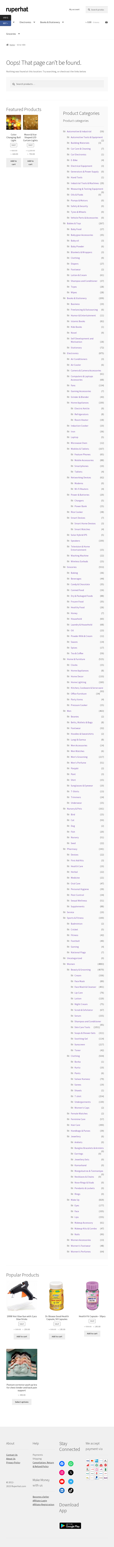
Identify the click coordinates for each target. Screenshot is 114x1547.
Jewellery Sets (82, 1159)
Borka (78, 1061)
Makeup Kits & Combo (86, 1228)
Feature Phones (83, 454)
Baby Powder (77, 246)
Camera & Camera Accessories (86, 370)
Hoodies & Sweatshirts (82, 733)
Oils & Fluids (77, 194)
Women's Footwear (81, 1245)
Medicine (75, 877)
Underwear (76, 802)
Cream (78, 975)
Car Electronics (78, 154)
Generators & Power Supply (85, 171)
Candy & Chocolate (80, 584)
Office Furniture (79, 693)
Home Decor (77, 676)
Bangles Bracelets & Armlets (89, 1147)
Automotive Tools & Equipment (87, 137)
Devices (74, 854)
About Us (10, 1458)
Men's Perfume (78, 762)
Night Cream (81, 1004)
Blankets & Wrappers (81, 252)
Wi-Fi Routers (81, 488)
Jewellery (76, 1136)
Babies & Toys (74, 223)
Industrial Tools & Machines (85, 183)
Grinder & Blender (80, 396)
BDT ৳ (7, 23)
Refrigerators (81, 414)
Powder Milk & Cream (81, 636)
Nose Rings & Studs (84, 1182)
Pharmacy (72, 848)
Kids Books (76, 326)
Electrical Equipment (81, 165)
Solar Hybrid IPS (79, 534)
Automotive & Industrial (79, 131)
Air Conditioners (79, 359)
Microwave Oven (79, 442)
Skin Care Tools (82, 1027)
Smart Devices (78, 517)
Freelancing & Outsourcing (84, 309)
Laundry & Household (81, 624)
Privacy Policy (13, 1462)
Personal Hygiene (80, 889)
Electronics (73, 353)
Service (70, 912)
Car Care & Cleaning (81, 148)
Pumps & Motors (79, 200)
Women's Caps (82, 1107)
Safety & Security (79, 206)
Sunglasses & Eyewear (82, 785)
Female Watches (79, 1113)
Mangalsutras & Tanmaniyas (89, 1170)
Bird (73, 814)
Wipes (74, 292)
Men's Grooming (79, 756)
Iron (73, 431)
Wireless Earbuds (79, 561)
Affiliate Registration (43, 1504)
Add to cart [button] (14, 163)
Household (76, 618)
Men (69, 710)
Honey (74, 613)
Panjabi (74, 768)
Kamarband (80, 1165)
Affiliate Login (40, 1500)
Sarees (78, 1084)
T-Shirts (75, 791)
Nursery (75, 837)
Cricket (74, 929)
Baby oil (75, 240)
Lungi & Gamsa (78, 739)
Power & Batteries (80, 494)
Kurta (77, 1067)
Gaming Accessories (81, 391)
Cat (72, 820)
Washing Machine (79, 555)
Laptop (74, 437)
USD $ (7, 17)
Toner (78, 1050)
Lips (77, 1217)
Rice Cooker (77, 511)
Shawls (78, 1090)
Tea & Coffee (77, 653)
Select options (21, 1402)
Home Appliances (80, 402)
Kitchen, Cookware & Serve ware (87, 687)
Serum (78, 1015)
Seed (73, 843)
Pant (73, 774)
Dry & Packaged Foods (82, 595)
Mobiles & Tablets (80, 448)
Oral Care (75, 883)
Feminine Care (78, 1119)
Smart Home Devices (85, 523)
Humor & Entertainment (83, 315)
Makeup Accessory (84, 1222)
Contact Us (12, 1454)
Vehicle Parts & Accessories (84, 217)
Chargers (79, 500)
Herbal (74, 871)
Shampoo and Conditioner (84, 280)
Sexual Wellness (79, 900)
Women (71, 963)
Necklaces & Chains (84, 1176)
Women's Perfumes (81, 1251)
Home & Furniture (76, 659)
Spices (74, 647)
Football (75, 940)
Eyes (77, 1205)
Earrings (79, 1153)
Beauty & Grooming (81, 969)
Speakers (75, 540)
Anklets (78, 1142)
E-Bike (74, 160)
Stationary (76, 347)
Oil (72, 630)
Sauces (74, 641)
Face (77, 1211)
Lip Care (79, 992)
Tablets (78, 471)
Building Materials (80, 142)
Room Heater (81, 419)
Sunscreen (80, 1044)
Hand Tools (76, 177)
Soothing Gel (81, 1038)
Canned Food (77, 590)
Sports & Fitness (75, 917)
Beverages (76, 578)
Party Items (77, 699)
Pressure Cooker (79, 705)
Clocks (74, 664)
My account (74, 9)
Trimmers (76, 797)
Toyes (74, 286)
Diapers (75, 263)
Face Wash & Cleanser (85, 986)
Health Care (77, 866)
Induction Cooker (79, 425)
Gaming (75, 946)
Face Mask (80, 981)
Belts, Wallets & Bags (82, 722)
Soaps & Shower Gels (85, 1032)
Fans (73, 385)
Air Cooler (76, 364)
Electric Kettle (82, 408)
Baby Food (76, 229)
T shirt (78, 1096)
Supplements (77, 906)
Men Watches (77, 751)
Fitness (74, 935)
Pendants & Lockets (85, 1188)
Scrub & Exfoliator (84, 1009)
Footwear (76, 269)
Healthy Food (77, 607)
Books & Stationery (50, 22)
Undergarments (83, 1101)
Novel (74, 332)
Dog (73, 825)
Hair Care (75, 1124)
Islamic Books (78, 321)
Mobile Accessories (84, 460)
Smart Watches (82, 529)
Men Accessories (79, 745)
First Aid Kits (77, 860)
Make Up (75, 1199)
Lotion (78, 998)
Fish (73, 831)
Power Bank (81, 506)
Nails (77, 1234)
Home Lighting (78, 682)
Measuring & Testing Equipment (87, 188)
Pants (77, 1073)
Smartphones (81, 465)
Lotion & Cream (79, 275)
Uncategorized (74, 958)
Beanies (75, 716)
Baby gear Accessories (82, 234)
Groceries (72, 567)
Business (75, 303)
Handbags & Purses (80, 1130)
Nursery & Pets (74, 808)
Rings (77, 1193)
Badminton (76, 923)
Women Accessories (81, 1239)
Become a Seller (41, 1496)
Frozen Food (77, 601)
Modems (79, 483)
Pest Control (77, 894)
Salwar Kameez (82, 1078)
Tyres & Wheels (78, 211)
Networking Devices (81, 477)
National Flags (78, 952)
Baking (74, 572)
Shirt (73, 779)
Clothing (75, 257)
